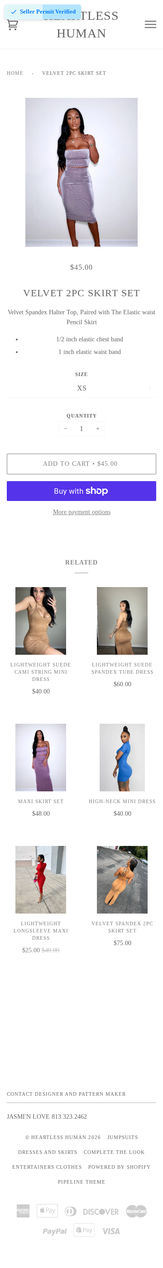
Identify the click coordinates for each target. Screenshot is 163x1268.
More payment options (81, 512)
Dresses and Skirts (47, 1152)
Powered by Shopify (119, 1167)
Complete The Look (114, 1152)
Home (15, 73)
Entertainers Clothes (47, 1167)
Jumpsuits (122, 1137)
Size (81, 374)
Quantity (82, 415)
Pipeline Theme (81, 1182)
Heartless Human (81, 24)
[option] (81, 172)
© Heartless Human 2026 (63, 1137)
